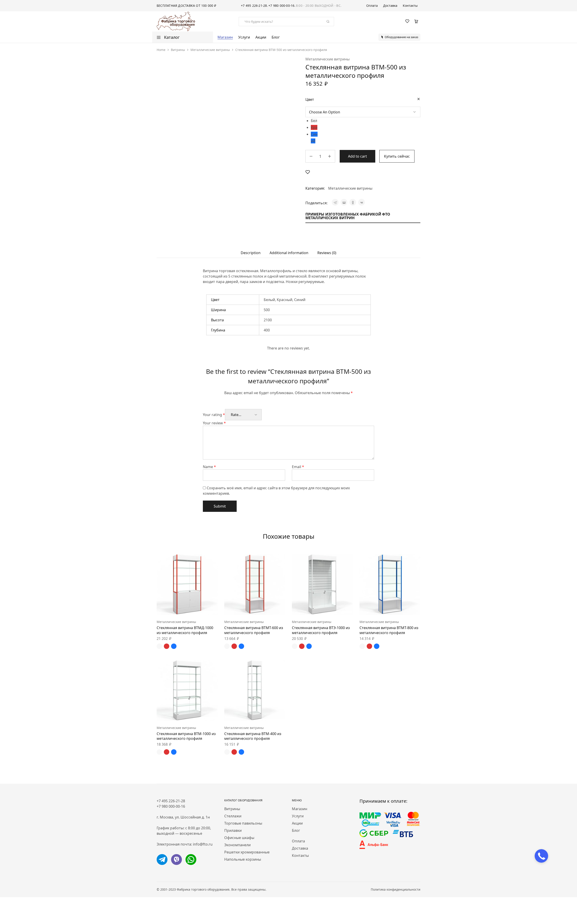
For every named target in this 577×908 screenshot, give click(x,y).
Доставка (390, 5)
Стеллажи (232, 816)
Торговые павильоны (243, 823)
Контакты (410, 5)
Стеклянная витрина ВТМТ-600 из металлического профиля (253, 630)
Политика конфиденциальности (395, 889)
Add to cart (357, 156)
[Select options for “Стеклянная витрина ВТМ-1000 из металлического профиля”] (175, 714)
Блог (276, 37)
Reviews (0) (326, 252)
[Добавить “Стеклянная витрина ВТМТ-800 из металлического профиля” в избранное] (401, 608)
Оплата (372, 5)
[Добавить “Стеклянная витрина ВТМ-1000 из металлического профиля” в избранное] (198, 714)
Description (251, 252)
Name (209, 466)
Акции (260, 37)
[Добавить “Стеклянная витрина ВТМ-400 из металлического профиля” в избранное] (265, 714)
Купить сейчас (397, 156)
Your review (214, 423)
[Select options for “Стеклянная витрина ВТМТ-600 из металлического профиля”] (243, 608)
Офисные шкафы (239, 837)
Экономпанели (237, 844)
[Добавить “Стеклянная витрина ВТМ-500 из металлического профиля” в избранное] (307, 171)
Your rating (214, 414)
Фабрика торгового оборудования (203, 889)
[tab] (250, 253)
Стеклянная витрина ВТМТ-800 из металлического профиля (388, 630)
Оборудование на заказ (401, 37)
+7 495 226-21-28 (254, 5)
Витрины (178, 50)
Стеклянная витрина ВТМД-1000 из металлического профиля (185, 630)
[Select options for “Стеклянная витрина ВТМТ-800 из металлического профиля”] (378, 608)
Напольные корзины (242, 859)
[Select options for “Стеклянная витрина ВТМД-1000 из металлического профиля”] (175, 608)
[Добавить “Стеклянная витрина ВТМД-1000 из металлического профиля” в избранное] (198, 608)
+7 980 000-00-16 (281, 5)
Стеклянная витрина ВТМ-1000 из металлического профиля (186, 736)
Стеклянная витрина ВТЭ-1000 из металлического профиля (321, 630)
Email (298, 466)
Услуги (244, 37)
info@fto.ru (203, 844)
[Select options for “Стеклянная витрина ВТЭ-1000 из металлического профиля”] (311, 608)
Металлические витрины (210, 50)
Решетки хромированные (247, 852)
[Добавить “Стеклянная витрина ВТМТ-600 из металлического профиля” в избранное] (265, 608)
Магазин (225, 37)
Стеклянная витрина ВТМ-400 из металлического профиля (252, 736)
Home (161, 50)
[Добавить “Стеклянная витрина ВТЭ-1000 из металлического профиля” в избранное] (333, 608)
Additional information (289, 252)
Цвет (309, 99)
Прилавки (233, 830)
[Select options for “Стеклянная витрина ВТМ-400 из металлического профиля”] (243, 714)
